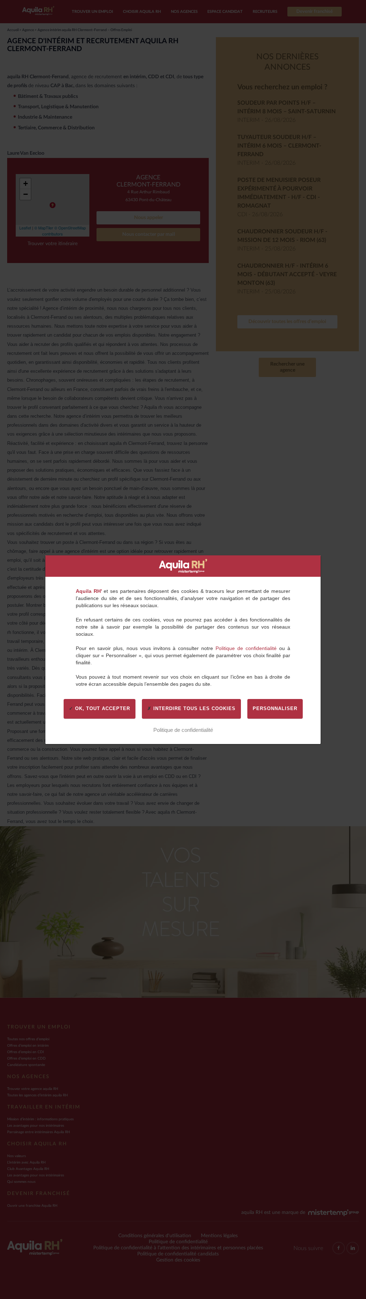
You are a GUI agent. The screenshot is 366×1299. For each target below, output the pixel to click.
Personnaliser (275, 708)
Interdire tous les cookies (194, 708)
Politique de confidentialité (246, 648)
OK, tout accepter (101, 708)
